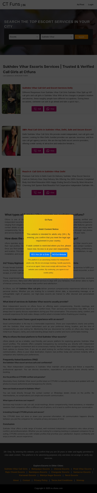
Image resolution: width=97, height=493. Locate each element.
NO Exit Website (59, 255)
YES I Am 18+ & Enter (40, 255)
